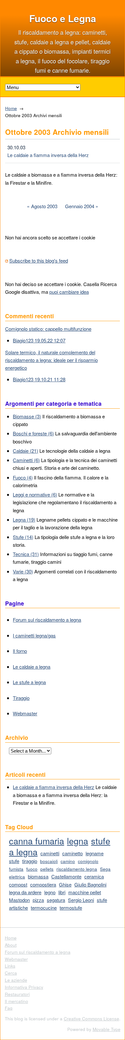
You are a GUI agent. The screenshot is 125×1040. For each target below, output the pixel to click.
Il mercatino (16, 1001)
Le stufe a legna (29, 682)
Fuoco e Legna (62, 18)
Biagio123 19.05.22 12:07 (39, 340)
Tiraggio (21, 697)
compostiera (43, 884)
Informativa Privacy (24, 987)
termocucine (44, 907)
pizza (38, 899)
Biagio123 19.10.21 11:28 (39, 379)
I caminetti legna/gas (34, 635)
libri (61, 892)
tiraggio (29, 861)
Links (10, 966)
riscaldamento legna (76, 869)
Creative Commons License (91, 1019)
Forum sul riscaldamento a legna (47, 619)
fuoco (32, 869)
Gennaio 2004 (79, 206)
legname (95, 853)
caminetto (72, 853)
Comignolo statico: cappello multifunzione (48, 328)
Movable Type (107, 1029)
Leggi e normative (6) (35, 494)
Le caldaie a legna (31, 666)
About (11, 945)
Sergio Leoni (81, 899)
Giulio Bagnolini (90, 884)
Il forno (20, 650)
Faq (9, 1008)
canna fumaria (36, 840)
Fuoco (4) (23, 477)
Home (11, 108)
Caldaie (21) (25, 450)
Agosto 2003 (44, 206)
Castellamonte (66, 876)
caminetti (49, 853)
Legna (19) (24, 519)
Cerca (11, 973)
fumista (16, 869)
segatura (56, 899)
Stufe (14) (23, 537)
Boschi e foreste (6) (33, 433)
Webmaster (25, 713)
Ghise (65, 884)
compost (18, 884)
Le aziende (16, 980)
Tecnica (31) (26, 554)
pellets (47, 869)
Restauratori (17, 994)
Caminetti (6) (26, 460)
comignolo (88, 861)
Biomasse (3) (27, 416)
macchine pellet (84, 892)
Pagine (14, 603)
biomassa (38, 876)
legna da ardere (25, 892)
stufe (14, 861)
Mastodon (19, 899)
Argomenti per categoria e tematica (53, 403)
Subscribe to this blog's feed (38, 260)
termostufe (71, 907)
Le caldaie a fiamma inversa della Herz (48, 155)
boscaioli (49, 861)
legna (77, 840)
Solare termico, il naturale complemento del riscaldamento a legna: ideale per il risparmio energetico (51, 360)
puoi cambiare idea (69, 291)
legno (49, 892)
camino (68, 861)
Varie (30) (23, 571)
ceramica (94, 876)
